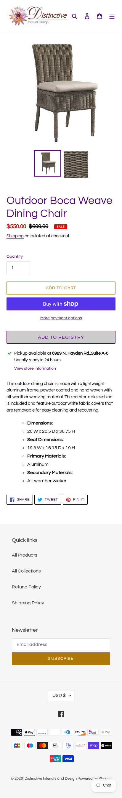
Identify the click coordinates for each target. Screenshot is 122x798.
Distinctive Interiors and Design (51, 778)
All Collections (26, 571)
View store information (35, 368)
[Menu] (112, 15)
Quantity (15, 256)
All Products (24, 555)
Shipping (15, 236)
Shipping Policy (28, 602)
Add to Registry (61, 337)
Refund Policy (26, 587)
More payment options (61, 318)
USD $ (59, 695)
